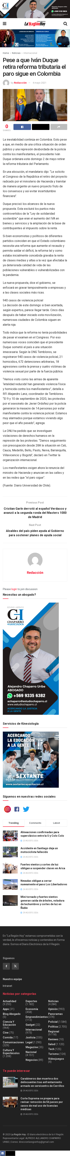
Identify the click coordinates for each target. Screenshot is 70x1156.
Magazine (32, 1047)
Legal (29, 1042)
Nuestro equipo (12, 979)
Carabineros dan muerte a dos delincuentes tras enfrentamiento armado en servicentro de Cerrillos (42, 1082)
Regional (53, 1031)
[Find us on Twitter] (15, 966)
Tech (51, 1049)
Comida (8, 1037)
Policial (53, 1021)
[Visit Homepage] (35, 23)
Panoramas (55, 1013)
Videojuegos (56, 1058)
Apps (6, 1009)
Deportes (31, 1001)
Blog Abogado (12, 1013)
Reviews (53, 1039)
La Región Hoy (18, 1134)
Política (53, 1026)
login (14, 589)
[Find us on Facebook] (6, 966)
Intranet (7, 985)
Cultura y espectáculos (11, 1052)
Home (6, 53)
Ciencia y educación (9, 1023)
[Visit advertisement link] (35, 9)
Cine (5, 1032)
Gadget (30, 1024)
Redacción (20, 82)
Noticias (16, 53)
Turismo (53, 1053)
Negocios (32, 1059)
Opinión (53, 1009)
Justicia (30, 1037)
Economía (32, 1009)
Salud (51, 1044)
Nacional (31, 1052)
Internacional (30, 53)
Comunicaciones (13, 1042)
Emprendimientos (37, 1016)
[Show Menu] (4, 23)
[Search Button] (65, 23)
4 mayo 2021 (39, 82)
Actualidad (9, 1001)
